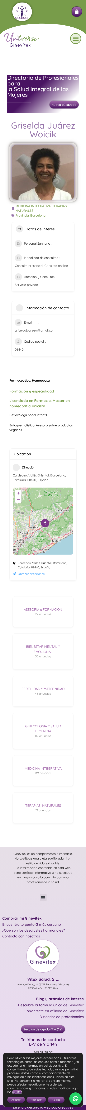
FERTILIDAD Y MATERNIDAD (43, 689)
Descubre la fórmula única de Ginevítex (51, 1005)
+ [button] (18, 493)
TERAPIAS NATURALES (43, 805)
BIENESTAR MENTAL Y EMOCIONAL (43, 649)
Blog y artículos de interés (60, 998)
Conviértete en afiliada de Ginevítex (54, 1011)
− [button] (18, 499)
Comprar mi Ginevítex (22, 918)
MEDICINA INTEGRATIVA (33, 206)
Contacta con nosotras (21, 936)
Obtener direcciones (31, 574)
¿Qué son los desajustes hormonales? (33, 930)
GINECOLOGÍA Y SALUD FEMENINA (43, 728)
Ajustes (56, 1099)
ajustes (17, 1092)
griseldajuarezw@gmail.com (35, 330)
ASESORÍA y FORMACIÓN (43, 609)
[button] (75, 38)
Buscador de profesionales (61, 1016)
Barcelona (38, 215)
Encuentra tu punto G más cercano (31, 924)
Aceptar (16, 1099)
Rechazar (36, 1099)
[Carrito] (77, 11)
